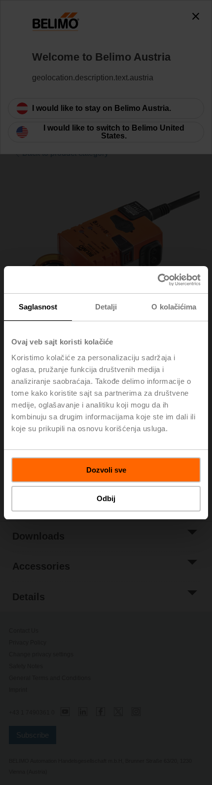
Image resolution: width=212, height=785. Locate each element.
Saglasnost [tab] (38, 307)
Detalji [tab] (106, 307)
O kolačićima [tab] (173, 307)
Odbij (106, 498)
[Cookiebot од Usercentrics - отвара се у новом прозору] (157, 279)
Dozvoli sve (106, 470)
